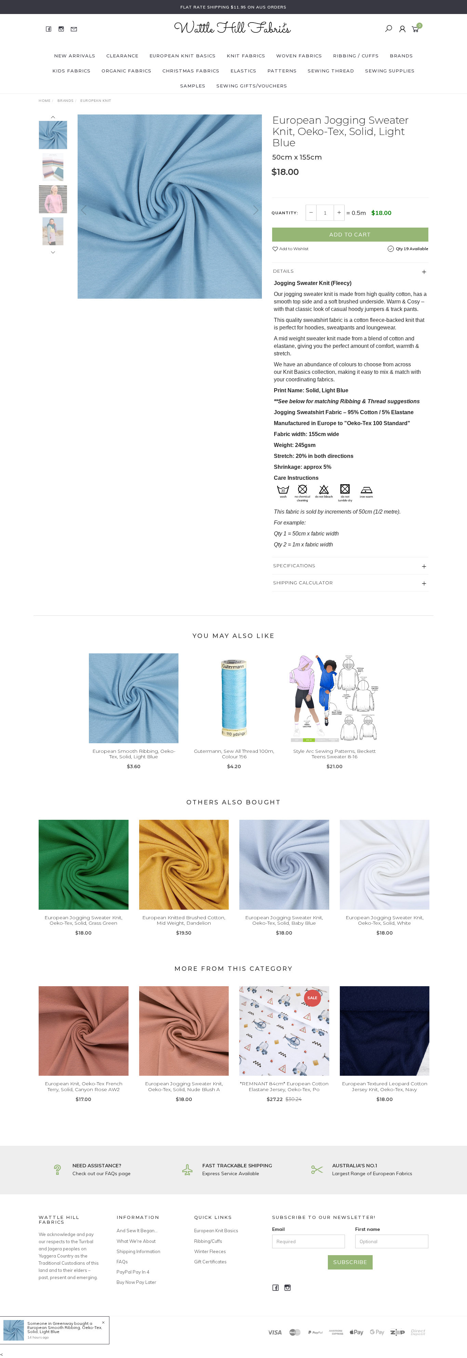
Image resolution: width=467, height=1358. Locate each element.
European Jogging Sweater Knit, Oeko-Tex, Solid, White (385, 920)
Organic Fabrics (126, 70)
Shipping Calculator (303, 582)
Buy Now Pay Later (136, 1282)
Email (278, 1229)
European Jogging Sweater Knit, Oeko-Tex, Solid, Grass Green (83, 920)
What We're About (136, 1241)
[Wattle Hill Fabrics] (233, 28)
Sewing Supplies (390, 70)
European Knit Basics (182, 55)
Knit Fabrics (246, 55)
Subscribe (350, 1262)
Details (283, 271)
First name (367, 1229)
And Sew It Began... (137, 1230)
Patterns (282, 70)
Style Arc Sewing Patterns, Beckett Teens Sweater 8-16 (334, 754)
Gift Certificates (210, 1261)
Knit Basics (296, 372)
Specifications (294, 565)
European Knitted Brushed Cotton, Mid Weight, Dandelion (183, 920)
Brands (401, 55)
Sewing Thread (331, 70)
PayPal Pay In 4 (133, 1272)
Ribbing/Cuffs (208, 1241)
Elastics (243, 70)
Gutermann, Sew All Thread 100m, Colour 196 (234, 754)
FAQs (122, 1261)
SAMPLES (192, 86)
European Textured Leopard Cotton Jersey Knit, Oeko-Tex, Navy (384, 1086)
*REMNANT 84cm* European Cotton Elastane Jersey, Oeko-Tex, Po (284, 1086)
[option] (170, 206)
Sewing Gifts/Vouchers (251, 86)
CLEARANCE (122, 55)
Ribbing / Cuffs (356, 55)
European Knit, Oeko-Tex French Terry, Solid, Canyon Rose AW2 (83, 1086)
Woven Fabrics (299, 55)
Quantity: (284, 213)
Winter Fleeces (210, 1251)
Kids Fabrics (71, 70)
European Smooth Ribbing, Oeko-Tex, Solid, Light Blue (133, 754)
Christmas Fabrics (190, 70)
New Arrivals (74, 55)
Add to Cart (350, 234)
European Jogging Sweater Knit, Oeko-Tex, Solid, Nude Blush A (184, 1086)
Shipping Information (138, 1251)
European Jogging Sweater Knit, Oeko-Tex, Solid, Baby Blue (284, 920)
